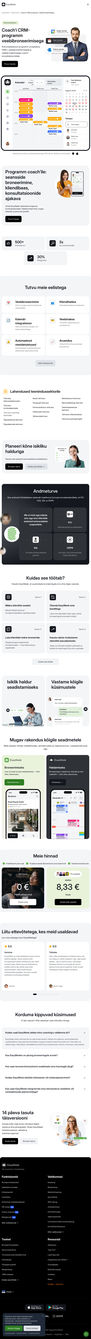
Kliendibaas (6, 1260)
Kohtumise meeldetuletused (13, 1202)
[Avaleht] (9, 4)
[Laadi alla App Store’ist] (34, 1307)
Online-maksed (10, 1212)
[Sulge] (42, 1315)
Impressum (47, 1334)
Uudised (51, 1274)
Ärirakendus (56, 782)
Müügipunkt (8, 1217)
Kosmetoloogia (54, 1212)
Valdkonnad (15, 13)
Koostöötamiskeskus (56, 1226)
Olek (67, 1334)
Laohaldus (6, 1197)
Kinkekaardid (7, 1192)
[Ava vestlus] (86, 1334)
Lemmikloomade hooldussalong (61, 1221)
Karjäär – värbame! (55, 1284)
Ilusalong (51, 1182)
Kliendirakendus (13, 782)
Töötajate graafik (9, 1264)
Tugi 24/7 (52, 1250)
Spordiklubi (52, 1197)
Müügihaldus (7, 1269)
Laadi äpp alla (53, 1255)
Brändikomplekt (54, 1269)
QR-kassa (7, 1207)
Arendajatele (53, 1264)
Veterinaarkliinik (54, 1217)
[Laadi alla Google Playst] (56, 1307)
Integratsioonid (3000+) (58, 1260)
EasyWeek (5, 13)
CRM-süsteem (7, 1274)
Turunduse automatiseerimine (14, 1255)
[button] (35, 994)
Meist (50, 1279)
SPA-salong (52, 1202)
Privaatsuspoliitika (34, 1333)
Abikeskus (52, 1245)
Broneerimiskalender (10, 1182)
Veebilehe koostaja (9, 1187)
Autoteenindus (54, 1207)
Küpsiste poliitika (21, 1333)
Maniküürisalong (54, 1192)
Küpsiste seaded (10, 1333)
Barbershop (52, 1187)
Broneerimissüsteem (10, 1245)
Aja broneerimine (9, 1250)
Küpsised (58, 1334)
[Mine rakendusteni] (73, 153)
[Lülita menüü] (88, 4)
